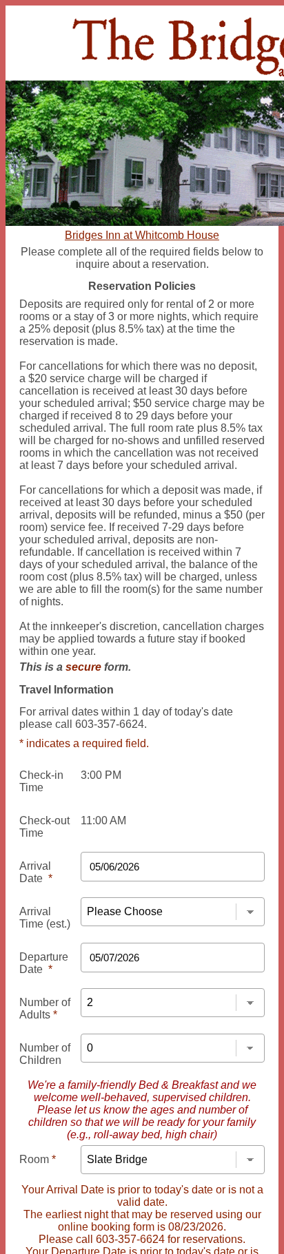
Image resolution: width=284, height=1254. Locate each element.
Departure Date (43, 963)
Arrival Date (35, 872)
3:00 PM (101, 775)
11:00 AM (103, 820)
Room (37, 1159)
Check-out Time (44, 827)
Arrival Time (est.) (44, 918)
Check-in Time (41, 781)
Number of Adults (44, 1008)
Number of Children (44, 1054)
